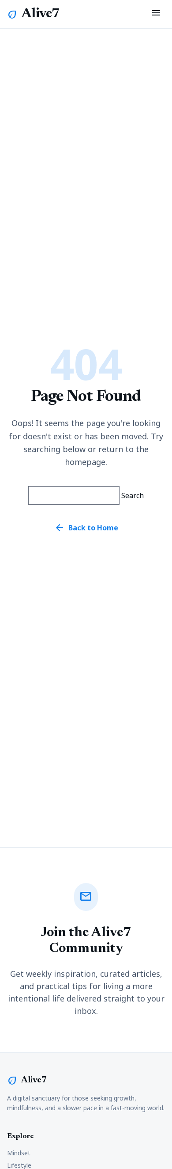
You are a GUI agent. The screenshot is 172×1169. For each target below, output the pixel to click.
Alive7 (40, 14)
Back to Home (86, 527)
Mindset (18, 1153)
